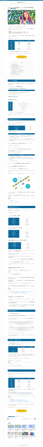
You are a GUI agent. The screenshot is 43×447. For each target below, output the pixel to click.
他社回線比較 (15, 8)
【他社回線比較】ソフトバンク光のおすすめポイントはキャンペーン (18, 399)
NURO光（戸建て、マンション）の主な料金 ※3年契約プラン (18, 70)
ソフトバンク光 (11, 8)
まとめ (12, 75)
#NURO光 (28, 322)
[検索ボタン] (32, 4)
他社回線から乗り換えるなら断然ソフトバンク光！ (17, 71)
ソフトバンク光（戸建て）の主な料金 (16, 68)
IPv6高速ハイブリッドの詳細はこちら (14, 201)
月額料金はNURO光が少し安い (15, 67)
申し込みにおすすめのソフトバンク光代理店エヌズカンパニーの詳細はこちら (19, 400)
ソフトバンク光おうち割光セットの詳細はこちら (16, 365)
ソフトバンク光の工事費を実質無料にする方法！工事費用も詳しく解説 (18, 292)
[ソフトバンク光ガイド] (21, 2)
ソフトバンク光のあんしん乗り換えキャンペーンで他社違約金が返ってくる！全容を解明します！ (21, 291)
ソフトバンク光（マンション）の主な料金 (16, 69)
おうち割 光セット (19, 416)
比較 (24, 416)
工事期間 (22, 416)
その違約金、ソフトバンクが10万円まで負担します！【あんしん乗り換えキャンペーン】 (20, 401)
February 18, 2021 (24, 330)
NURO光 (16, 416)
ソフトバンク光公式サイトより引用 (13, 160)
